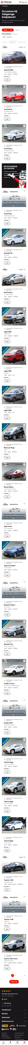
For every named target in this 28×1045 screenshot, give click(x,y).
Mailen (24, 1043)
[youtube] (5, 1005)
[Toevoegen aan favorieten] (24, 47)
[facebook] (2, 1005)
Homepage (5, 5)
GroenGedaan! (22, 1025)
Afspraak (3, 1043)
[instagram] (8, 1005)
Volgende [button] (25, 975)
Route (10, 1043)
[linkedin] (10, 1005)
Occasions (17, 1043)
